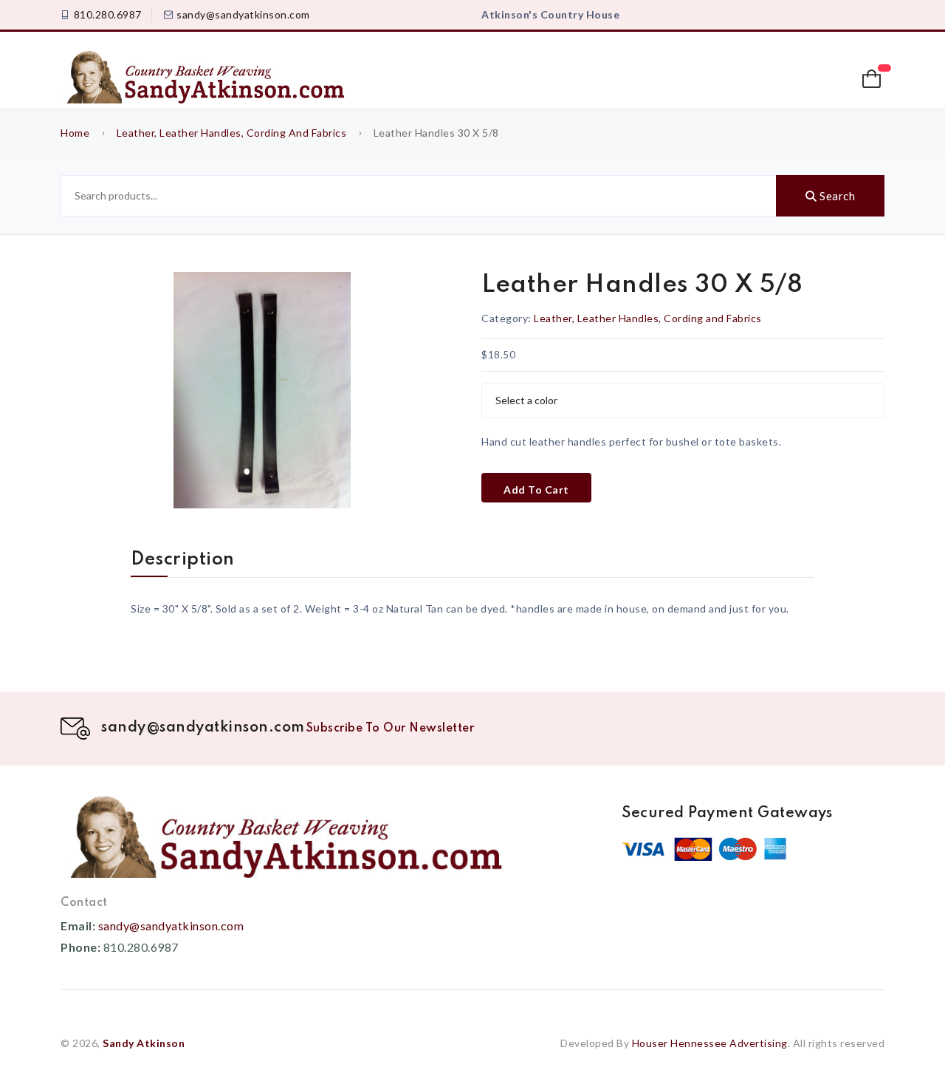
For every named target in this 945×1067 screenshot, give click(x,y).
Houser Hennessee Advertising (710, 1043)
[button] (873, 79)
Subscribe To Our (390, 728)
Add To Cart (536, 489)
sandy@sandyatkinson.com (243, 15)
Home (75, 132)
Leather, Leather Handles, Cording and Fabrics (232, 132)
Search (836, 195)
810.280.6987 (108, 15)
